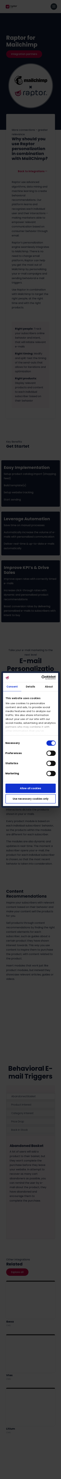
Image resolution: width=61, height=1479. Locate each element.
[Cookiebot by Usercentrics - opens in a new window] (42, 677)
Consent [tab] (12, 686)
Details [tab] (30, 686)
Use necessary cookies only (30, 798)
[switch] (51, 753)
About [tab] (49, 686)
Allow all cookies (30, 788)
